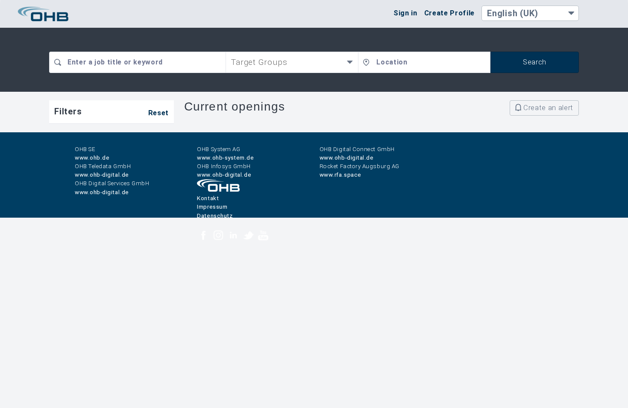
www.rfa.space (340, 175)
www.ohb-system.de (225, 157)
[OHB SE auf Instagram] (218, 236)
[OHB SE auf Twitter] (248, 236)
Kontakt (208, 198)
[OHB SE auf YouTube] (263, 236)
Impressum (212, 207)
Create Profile (449, 13)
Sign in (405, 13)
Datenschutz (214, 216)
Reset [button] (158, 112)
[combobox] (137, 62)
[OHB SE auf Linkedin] (233, 236)
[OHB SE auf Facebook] (203, 236)
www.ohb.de (92, 157)
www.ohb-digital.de (347, 157)
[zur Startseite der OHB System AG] (218, 190)
